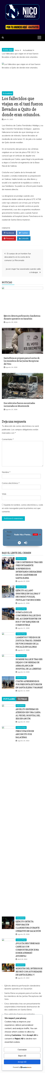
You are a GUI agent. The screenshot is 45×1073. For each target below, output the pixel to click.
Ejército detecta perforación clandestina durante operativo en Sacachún (22, 317)
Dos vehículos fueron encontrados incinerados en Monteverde (19, 404)
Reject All (22, 1056)
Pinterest (9, 238)
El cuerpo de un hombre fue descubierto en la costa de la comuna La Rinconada (17, 257)
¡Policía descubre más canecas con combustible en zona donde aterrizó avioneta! (28, 949)
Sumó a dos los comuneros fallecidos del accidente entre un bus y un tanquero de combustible (28, 618)
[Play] (19, 543)
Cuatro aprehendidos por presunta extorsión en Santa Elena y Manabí (29, 684)
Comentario (8, 439)
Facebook (9, 233)
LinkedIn (25, 238)
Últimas (22, 699)
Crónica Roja (21, 558)
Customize (22, 1049)
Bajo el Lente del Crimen (16, 552)
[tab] (9, 699)
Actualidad (7, 93)
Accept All (22, 1062)
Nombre (6, 472)
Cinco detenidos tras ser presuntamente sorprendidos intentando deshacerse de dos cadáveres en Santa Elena (22, 1006)
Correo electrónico (11, 483)
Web (4, 494)
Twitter (24, 233)
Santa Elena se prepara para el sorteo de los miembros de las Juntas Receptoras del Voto (22, 361)
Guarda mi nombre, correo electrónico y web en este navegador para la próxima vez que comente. (22, 508)
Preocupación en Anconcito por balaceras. (25, 734)
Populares (9, 699)
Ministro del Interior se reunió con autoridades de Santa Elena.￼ (29, 971)
